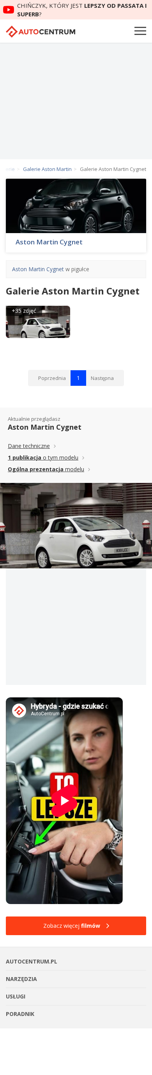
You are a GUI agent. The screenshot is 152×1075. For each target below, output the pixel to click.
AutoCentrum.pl (40, 32)
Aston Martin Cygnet (49, 242)
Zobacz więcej (71, 925)
